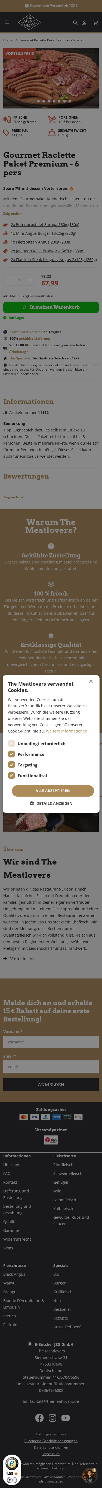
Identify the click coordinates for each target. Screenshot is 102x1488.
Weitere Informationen (66, 731)
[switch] (12, 1480)
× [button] (91, 682)
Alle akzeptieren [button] (53, 790)
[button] (51, 803)
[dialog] (51, 744)
